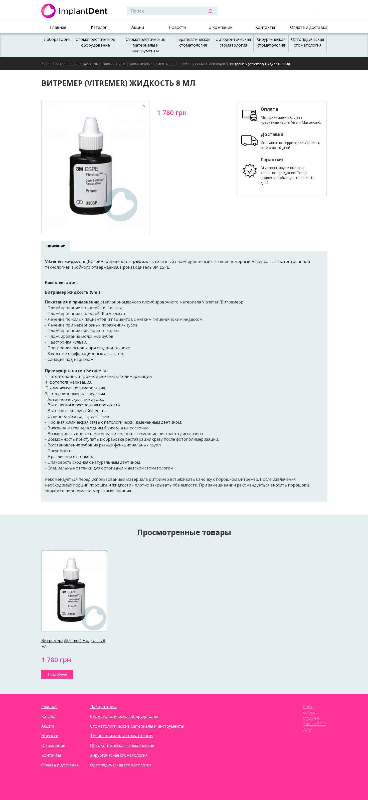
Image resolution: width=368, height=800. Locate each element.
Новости (177, 27)
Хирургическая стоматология (271, 42)
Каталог (99, 27)
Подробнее (57, 674)
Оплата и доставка (308, 27)
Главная (58, 27)
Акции (137, 27)
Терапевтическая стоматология (193, 42)
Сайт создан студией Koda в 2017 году (314, 718)
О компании (221, 27)
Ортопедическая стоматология (307, 42)
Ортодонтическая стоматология (233, 42)
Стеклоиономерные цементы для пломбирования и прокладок (172, 63)
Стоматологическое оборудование (95, 42)
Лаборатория (57, 39)
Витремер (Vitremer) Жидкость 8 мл (260, 64)
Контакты (265, 27)
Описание (55, 245)
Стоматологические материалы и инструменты (145, 45)
